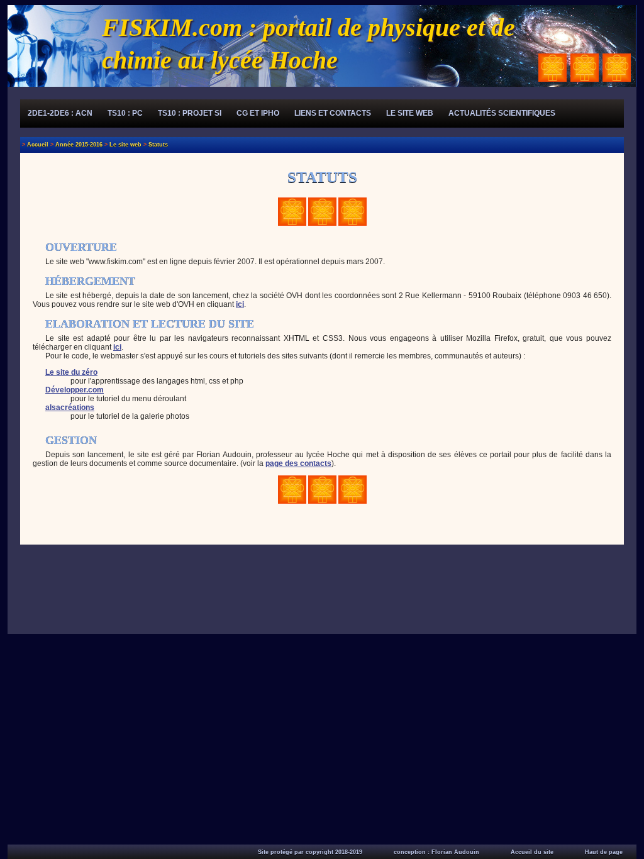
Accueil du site (532, 852)
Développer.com (74, 389)
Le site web (409, 113)
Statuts (158, 144)
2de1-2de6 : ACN (60, 113)
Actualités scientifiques (501, 113)
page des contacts (298, 463)
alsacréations (69, 407)
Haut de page (604, 852)
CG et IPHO (257, 113)
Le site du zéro (71, 372)
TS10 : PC (125, 113)
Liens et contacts (332, 113)
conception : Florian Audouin (436, 852)
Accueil (37, 144)
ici (240, 304)
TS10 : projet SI (189, 113)
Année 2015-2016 (79, 144)
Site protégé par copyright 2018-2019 (310, 852)
